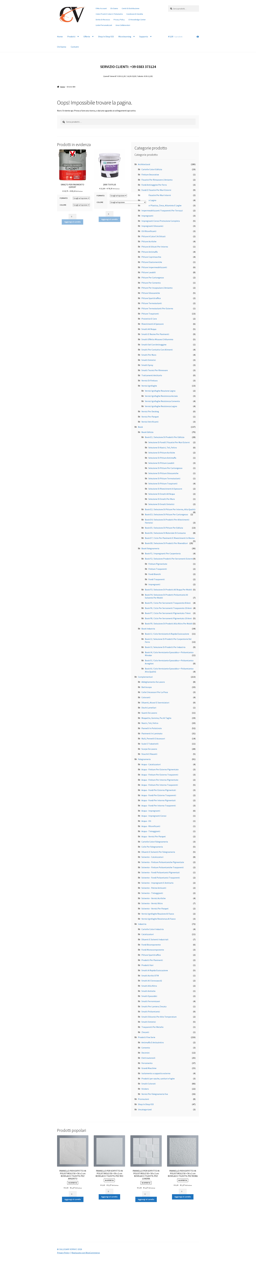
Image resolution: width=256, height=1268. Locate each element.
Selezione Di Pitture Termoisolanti (164, 478)
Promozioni (143, 1099)
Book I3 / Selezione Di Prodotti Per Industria (165, 647)
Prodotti (71, 36)
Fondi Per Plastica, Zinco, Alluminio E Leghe (161, 205)
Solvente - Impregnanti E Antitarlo (157, 882)
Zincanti (145, 1032)
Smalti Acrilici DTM (150, 975)
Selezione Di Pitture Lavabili (161, 463)
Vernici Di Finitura (149, 380)
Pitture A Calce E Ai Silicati (153, 236)
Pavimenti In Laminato (151, 733)
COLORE (63, 205)
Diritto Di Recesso (103, 19)
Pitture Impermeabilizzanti (154, 267)
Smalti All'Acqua (148, 329)
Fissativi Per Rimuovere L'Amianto (157, 179)
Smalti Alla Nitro (149, 985)
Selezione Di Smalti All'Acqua (161, 494)
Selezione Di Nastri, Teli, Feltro (162, 447)
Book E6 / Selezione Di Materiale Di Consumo (165, 533)
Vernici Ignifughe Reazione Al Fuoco (157, 913)
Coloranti (145, 697)
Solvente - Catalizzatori (152, 857)
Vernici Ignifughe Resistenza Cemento (162, 401)
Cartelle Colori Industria (152, 929)
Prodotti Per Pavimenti (152, 960)
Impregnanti (147, 215)
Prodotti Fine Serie (146, 1037)
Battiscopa (146, 687)
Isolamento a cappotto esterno (155, 1073)
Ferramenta (146, 1063)
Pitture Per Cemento (151, 282)
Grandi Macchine (148, 1068)
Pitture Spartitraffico (151, 298)
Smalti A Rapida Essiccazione (154, 970)
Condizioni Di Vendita (134, 14)
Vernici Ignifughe (149, 385)
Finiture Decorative (150, 174)
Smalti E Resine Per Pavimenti (155, 334)
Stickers (145, 1088)
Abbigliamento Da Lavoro (153, 682)
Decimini (145, 1052)
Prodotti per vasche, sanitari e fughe (158, 1078)
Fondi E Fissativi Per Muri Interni (156, 195)
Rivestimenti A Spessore (152, 324)
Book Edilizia (147, 432)
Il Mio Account (101, 8)
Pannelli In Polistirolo (151, 728)
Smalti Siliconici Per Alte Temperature (159, 1016)
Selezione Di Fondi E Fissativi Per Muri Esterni (169, 442)
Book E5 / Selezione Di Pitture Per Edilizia (164, 527)
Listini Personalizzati (104, 25)
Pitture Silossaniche (150, 293)
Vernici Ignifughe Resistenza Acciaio (161, 396)
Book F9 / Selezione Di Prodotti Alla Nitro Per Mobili (169, 623)
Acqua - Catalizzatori (151, 764)
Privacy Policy (119, 19)
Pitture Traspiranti (150, 313)
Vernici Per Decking (150, 411)
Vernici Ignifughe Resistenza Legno (161, 406)
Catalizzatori (147, 934)
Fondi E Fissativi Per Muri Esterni (156, 190)
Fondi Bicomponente (151, 944)
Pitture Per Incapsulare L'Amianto (157, 287)
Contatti (75, 46)
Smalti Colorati (148, 1083)
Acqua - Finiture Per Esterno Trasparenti (159, 774)
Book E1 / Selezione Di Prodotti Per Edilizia (164, 437)
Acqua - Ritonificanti (150, 826)
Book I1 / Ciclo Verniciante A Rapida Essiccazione (167, 633)
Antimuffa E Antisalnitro (152, 1042)
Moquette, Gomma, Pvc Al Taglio (156, 718)
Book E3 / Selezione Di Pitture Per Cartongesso (166, 514)
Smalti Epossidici (149, 996)
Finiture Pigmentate (157, 564)
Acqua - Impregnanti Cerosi (153, 815)
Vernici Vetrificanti (149, 421)
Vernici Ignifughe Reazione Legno (160, 390)
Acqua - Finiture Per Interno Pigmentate (159, 779)
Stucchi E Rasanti (149, 754)
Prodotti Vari (147, 965)
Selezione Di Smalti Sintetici (161, 504)
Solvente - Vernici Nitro (152, 903)
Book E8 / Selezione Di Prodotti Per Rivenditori (166, 543)
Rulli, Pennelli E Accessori (153, 738)
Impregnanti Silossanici (152, 226)
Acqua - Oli (146, 821)
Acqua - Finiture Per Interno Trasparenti (159, 785)
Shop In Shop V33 (106, 36)
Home (60, 36)
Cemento (145, 1047)
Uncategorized (144, 1109)
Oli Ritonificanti (148, 231)
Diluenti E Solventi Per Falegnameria (158, 852)
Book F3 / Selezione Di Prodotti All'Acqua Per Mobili (168, 589)
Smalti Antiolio (148, 991)
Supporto (143, 36)
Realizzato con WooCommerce (85, 1252)
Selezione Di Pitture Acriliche (161, 452)
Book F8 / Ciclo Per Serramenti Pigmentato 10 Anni (168, 618)
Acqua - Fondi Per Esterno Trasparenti (158, 795)
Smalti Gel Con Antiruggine (153, 344)
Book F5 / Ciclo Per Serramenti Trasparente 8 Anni (168, 603)
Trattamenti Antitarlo (151, 375)
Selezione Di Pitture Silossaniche (163, 473)
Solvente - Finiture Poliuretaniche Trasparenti (162, 867)
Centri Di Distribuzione (130, 8)
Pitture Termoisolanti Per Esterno (157, 308)
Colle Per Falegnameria (152, 846)
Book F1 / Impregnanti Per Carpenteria (163, 553)
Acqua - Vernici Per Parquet (153, 836)
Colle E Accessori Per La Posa (154, 692)
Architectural (144, 164)
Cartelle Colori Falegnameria (154, 841)
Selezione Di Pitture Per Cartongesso (165, 468)
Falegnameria (144, 759)
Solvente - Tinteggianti (152, 893)
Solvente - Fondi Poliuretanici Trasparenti (160, 877)
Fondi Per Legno (148, 200)
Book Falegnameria (150, 548)
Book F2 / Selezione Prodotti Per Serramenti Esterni (169, 558)
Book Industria (148, 628)
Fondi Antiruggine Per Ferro (154, 184)
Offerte (86, 36)
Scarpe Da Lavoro (149, 749)
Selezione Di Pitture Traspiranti (162, 483)
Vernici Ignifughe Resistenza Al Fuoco (158, 918)
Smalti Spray (147, 365)
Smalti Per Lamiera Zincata (153, 1006)
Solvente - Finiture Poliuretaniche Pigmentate (162, 862)
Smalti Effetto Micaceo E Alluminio (157, 339)
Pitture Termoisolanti (151, 303)
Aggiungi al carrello (72, 222)
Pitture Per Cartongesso (152, 277)
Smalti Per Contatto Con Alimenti (157, 349)
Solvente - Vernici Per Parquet (155, 908)
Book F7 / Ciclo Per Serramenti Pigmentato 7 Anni (168, 613)
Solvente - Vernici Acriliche (153, 898)
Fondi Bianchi (154, 574)
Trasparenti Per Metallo (152, 1027)
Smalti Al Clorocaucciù (151, 980)
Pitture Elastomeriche (151, 262)
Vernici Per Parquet (150, 416)
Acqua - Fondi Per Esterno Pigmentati (158, 790)
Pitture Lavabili (148, 272)
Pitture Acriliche (148, 241)
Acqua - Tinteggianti (150, 831)
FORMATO (64, 198)
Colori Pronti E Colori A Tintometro (109, 14)
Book (140, 427)
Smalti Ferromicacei (150, 1001)
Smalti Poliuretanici (150, 1011)
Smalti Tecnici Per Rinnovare (154, 370)
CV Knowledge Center (137, 19)
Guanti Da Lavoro (149, 712)
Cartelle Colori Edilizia (151, 169)
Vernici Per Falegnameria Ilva (154, 1094)
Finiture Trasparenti (157, 569)
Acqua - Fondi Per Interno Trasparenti (158, 805)
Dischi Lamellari (148, 707)
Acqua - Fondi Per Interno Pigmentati (158, 800)
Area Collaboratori (123, 25)
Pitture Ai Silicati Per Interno (154, 246)
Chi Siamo (114, 8)
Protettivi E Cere (149, 318)
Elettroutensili (148, 1058)
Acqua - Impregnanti (150, 810)
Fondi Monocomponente (152, 949)
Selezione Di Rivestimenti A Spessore (165, 488)
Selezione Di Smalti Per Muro (161, 499)
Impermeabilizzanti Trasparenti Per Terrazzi (162, 210)
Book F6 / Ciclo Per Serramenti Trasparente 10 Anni (168, 608)
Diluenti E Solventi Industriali (154, 939)
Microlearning (124, 36)
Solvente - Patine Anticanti (153, 888)
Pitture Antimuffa (149, 251)
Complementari (145, 677)
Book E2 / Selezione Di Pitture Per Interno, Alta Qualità (170, 509)
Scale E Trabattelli (149, 743)
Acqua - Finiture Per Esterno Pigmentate (160, 769)
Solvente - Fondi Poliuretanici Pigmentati (160, 872)
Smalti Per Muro (148, 354)
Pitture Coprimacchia (151, 257)
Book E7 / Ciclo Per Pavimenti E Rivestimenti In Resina (170, 538)
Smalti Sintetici (148, 360)
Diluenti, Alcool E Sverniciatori (155, 702)
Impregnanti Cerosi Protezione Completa (160, 221)
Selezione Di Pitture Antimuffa (162, 457)
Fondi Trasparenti (156, 579)
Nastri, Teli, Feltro (149, 723)
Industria (142, 924)
